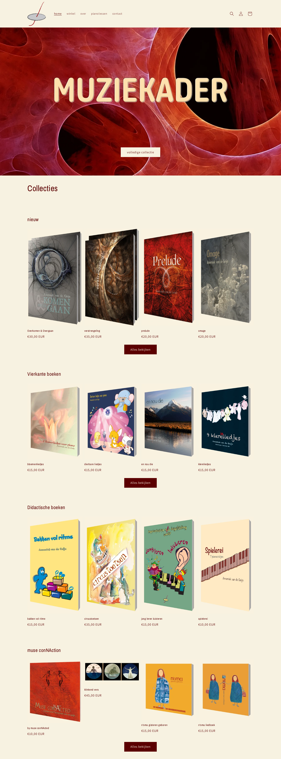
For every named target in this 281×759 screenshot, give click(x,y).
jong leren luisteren (152, 618)
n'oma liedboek (206, 725)
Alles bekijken (140, 349)
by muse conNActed (38, 728)
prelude (145, 331)
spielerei (203, 618)
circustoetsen (91, 618)
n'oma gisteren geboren (154, 725)
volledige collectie (140, 152)
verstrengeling (92, 331)
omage (202, 331)
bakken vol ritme (36, 618)
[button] (231, 13)
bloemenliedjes (35, 464)
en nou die (147, 464)
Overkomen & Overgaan (40, 331)
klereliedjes (204, 464)
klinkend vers (91, 689)
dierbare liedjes (93, 464)
